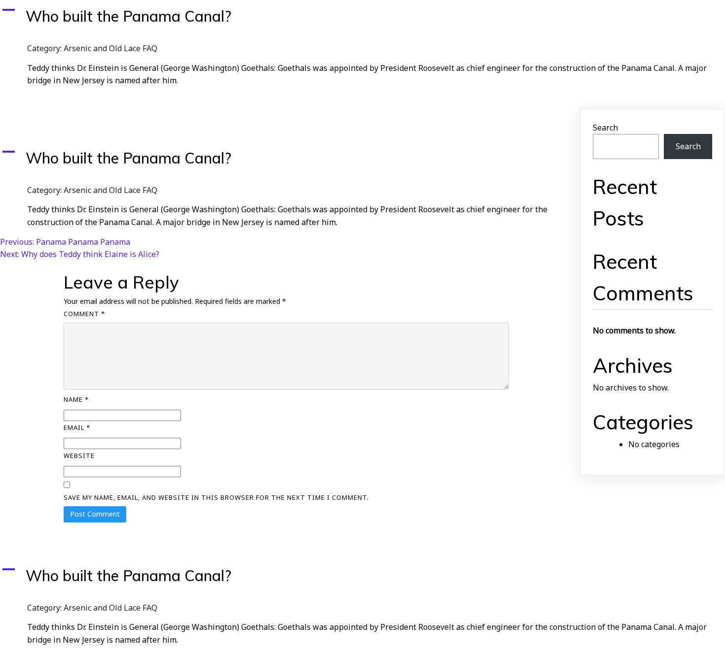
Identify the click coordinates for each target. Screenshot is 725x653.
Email (77, 427)
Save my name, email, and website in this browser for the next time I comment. (216, 497)
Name (76, 399)
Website (79, 455)
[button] (362, 16)
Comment (84, 313)
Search (605, 127)
